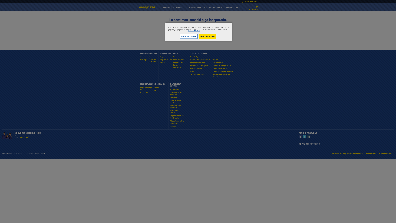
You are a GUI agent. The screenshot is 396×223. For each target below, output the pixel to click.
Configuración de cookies (188, 36)
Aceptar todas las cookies (207, 36)
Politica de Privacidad (194, 30)
